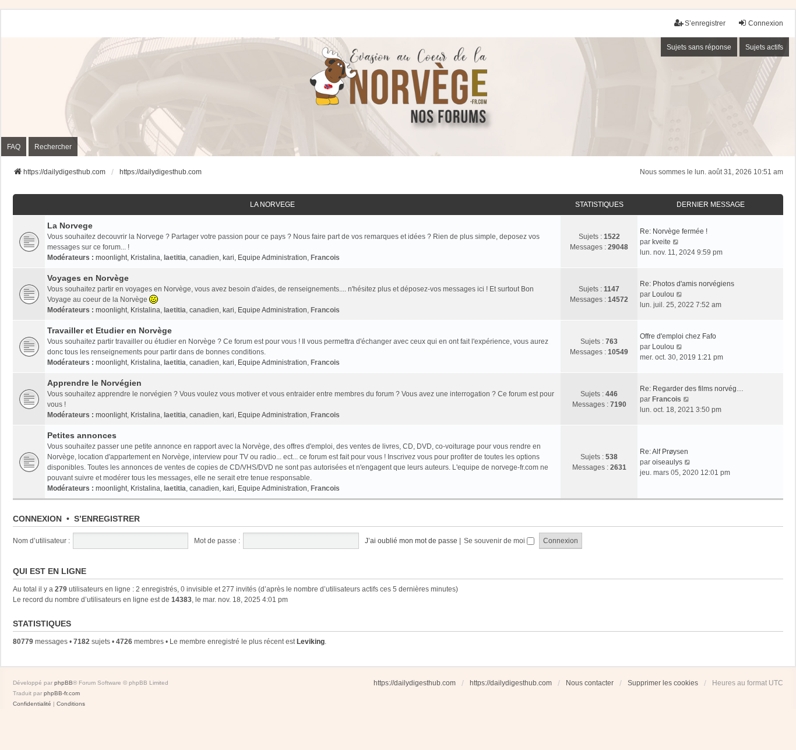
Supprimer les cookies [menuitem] (663, 683)
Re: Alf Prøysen (664, 452)
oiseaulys (667, 462)
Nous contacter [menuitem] (590, 683)
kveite (661, 242)
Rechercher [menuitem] (53, 147)
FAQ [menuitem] (13, 147)
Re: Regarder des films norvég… (692, 389)
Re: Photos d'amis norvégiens (687, 284)
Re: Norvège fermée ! (673, 231)
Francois (325, 257)
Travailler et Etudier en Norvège (109, 330)
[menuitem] (32, 704)
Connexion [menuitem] (765, 23)
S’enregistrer (107, 518)
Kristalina (145, 257)
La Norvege (272, 204)
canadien (204, 257)
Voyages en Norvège (88, 278)
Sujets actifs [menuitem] (764, 47)
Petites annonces (82, 435)
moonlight (111, 257)
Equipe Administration (272, 257)
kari (228, 257)
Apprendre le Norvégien (94, 383)
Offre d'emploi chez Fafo (678, 336)
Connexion (37, 518)
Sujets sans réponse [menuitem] (699, 47)
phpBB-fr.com (62, 693)
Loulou (663, 294)
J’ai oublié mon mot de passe (411, 541)
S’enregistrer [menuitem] (705, 23)
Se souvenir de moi (495, 541)
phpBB (63, 682)
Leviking (311, 642)
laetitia (175, 257)
